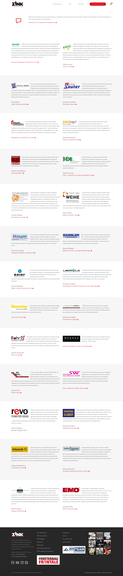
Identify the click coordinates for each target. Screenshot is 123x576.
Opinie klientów (67, 542)
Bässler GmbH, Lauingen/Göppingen (77, 251)
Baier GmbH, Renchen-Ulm (21, 288)
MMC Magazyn (41, 539)
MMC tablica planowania (43, 548)
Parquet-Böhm (17, 173)
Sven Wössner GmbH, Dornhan (74, 388)
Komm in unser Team (97, 4)
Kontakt (81, 4)
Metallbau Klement (70, 428)
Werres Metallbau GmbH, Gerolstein (76, 346)
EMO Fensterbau (69, 509)
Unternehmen (57, 4)
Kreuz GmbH (68, 66)
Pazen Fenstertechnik (71, 140)
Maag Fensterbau (18, 511)
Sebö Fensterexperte (19, 104)
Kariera (65, 535)
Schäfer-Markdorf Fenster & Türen (75, 471)
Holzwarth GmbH (18, 468)
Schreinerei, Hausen (18, 217)
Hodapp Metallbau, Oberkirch (22, 253)
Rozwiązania (66, 532)
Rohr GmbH (15, 355)
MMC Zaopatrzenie (42, 535)
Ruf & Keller (15, 393)
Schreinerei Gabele (70, 319)
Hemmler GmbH (17, 317)
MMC (70, 4)
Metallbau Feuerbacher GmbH (22, 138)
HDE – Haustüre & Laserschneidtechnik (77, 175)
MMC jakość (40, 545)
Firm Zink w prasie (67, 539)
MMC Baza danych (42, 532)
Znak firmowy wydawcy (90, 572)
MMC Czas (40, 542)
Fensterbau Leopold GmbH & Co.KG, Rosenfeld (80, 286)
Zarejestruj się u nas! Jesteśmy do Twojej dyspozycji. (41, 22)
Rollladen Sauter (69, 104)
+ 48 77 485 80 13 (20, 554)
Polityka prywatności (102, 572)
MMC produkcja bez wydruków (45, 551)
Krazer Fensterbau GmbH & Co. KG (24, 62)
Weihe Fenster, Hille (70, 215)
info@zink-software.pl (21, 556)
